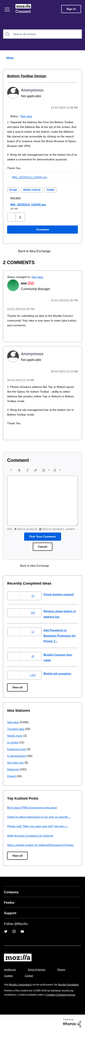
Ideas (9, 57)
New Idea (16, 202)
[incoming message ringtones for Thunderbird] (65, 255)
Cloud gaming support (59, 602)
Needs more (15, 744)
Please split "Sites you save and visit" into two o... (40, 834)
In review (13, 750)
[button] (11, 221)
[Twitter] (6, 945)
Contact (50, 989)
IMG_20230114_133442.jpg (29, 181)
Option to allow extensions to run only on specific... (41, 825)
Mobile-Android (34, 194)
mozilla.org (10, 983)
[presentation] (11, 473)
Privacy (8, 989)
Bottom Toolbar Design (25, 76)
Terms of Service (39, 983)
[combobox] (42, 34)
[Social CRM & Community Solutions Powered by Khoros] (72, 1044)
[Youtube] (22, 945)
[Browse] (7, 9)
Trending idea (16, 737)
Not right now (16, 770)
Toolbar (55, 194)
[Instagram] (14, 945)
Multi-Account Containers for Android (32, 844)
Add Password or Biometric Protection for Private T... (58, 644)
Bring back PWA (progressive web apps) (33, 815)
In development (17, 764)
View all (17, 695)
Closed (11, 784)
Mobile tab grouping (57, 681)
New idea (27, 115)
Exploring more (17, 757)
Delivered (13, 777)
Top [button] (5, 1043)
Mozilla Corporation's (22, 998)
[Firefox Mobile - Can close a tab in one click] (58, 255)
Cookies (29, 989)
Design (13, 194)
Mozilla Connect (24, 9)
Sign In (71, 9)
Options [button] (79, 57)
